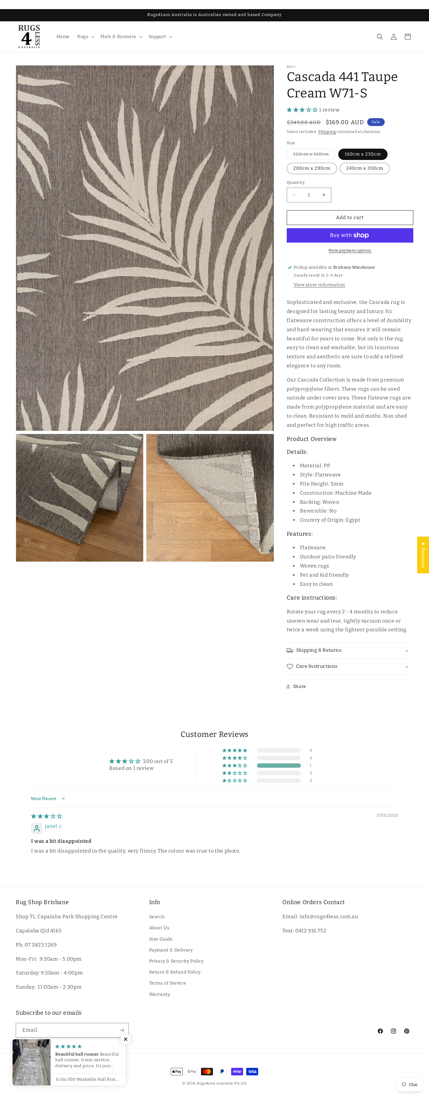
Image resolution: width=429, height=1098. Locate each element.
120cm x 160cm (314, 155)
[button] (85, 36)
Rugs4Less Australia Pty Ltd (222, 1083)
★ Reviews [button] (423, 554)
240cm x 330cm (364, 168)
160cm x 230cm (363, 154)
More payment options (350, 250)
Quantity (296, 182)
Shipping (327, 131)
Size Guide (161, 939)
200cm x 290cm (311, 168)
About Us (159, 928)
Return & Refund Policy (175, 972)
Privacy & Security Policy (176, 961)
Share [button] (299, 686)
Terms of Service (167, 983)
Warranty (159, 994)
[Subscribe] (121, 1030)
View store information (319, 285)
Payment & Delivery (171, 950)
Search (157, 917)
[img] (46, 816)
